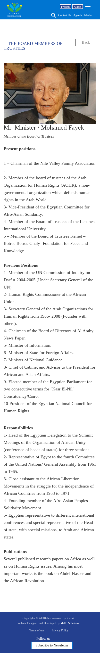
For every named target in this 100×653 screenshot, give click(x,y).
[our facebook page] (52, 638)
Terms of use (36, 630)
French (65, 6)
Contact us (64, 15)
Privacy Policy (60, 630)
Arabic (77, 6)
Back (86, 42)
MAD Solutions (69, 623)
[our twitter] (57, 638)
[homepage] (14, 9)
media (88, 15)
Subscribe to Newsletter (52, 645)
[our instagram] (65, 638)
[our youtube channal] (61, 638)
